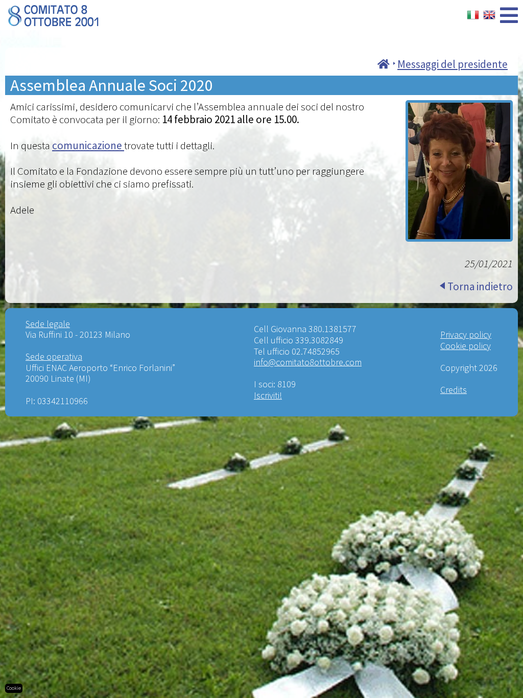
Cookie (14, 688)
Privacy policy (465, 334)
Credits (453, 389)
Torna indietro (480, 286)
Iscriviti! (268, 395)
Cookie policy (465, 346)
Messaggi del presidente (452, 64)
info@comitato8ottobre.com (308, 362)
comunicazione (88, 145)
